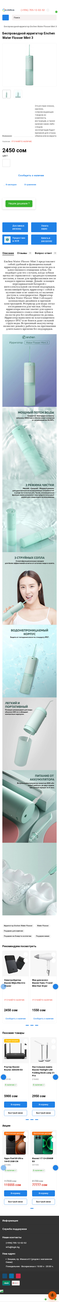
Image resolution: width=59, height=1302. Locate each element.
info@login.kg (13, 1247)
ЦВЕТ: (5, 156)
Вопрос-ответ (45, 253)
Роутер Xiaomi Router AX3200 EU (13, 1068)
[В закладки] (25, 954)
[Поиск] (53, 17)
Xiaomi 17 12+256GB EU (42, 1160)
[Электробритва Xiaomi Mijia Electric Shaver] (15, 964)
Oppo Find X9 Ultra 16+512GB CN (13, 1160)
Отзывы (24, 253)
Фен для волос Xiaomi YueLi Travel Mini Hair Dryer (42, 983)
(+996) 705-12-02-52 (33, 10)
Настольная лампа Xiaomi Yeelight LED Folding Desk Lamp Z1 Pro (43, 1071)
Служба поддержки (14, 1229)
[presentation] (3, 986)
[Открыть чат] (52, 1295)
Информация (10, 1220)
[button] (22, 1025)
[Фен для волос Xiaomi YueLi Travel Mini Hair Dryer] (43, 964)
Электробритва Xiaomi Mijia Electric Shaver (14, 983)
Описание (8, 253)
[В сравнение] (25, 960)
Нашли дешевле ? (19, 203)
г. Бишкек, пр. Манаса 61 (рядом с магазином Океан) (29, 1260)
